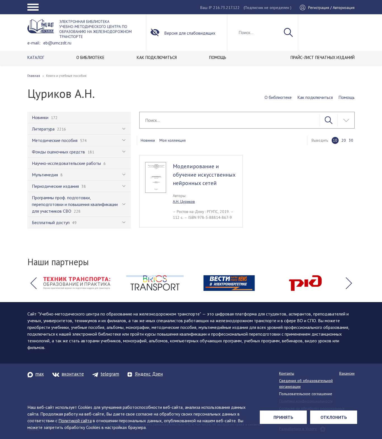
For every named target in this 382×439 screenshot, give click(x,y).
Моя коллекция (172, 140)
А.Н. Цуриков (184, 201)
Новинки (148, 140)
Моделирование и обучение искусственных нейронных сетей (204, 175)
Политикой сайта (75, 420)
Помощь (346, 97)
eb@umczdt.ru (57, 43)
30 (351, 140)
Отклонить (333, 417)
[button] (33, 283)
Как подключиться (315, 97)
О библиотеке (278, 97)
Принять (283, 417)
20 (343, 140)
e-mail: (34, 43)
